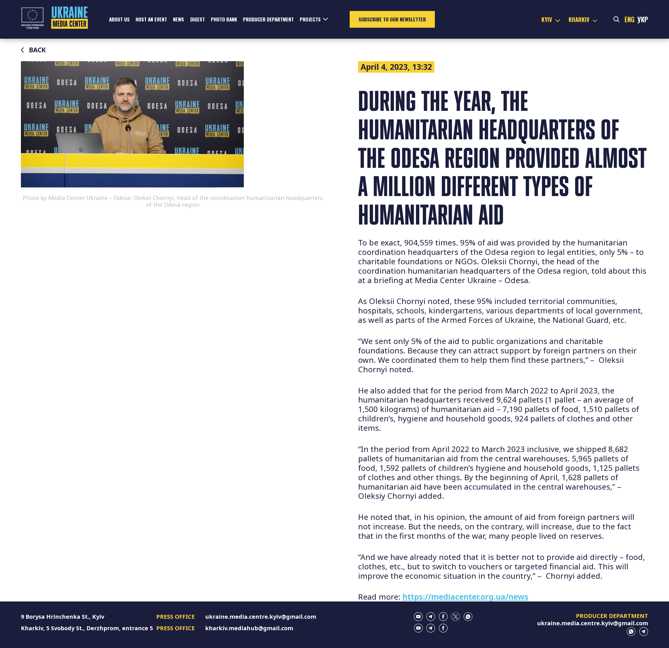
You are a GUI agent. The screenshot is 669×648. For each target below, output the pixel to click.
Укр (642, 19)
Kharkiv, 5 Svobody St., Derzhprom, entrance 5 (87, 628)
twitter (455, 616)
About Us (119, 19)
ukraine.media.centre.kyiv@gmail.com (260, 616)
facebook (443, 616)
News (178, 19)
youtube (418, 616)
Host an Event (151, 19)
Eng (630, 19)
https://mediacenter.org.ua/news (465, 596)
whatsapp (468, 616)
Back (37, 50)
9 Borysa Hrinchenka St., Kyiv (62, 616)
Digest (197, 19)
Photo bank (224, 19)
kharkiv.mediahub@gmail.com (249, 628)
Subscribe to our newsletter (392, 19)
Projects (310, 19)
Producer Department (268, 19)
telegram (430, 616)
